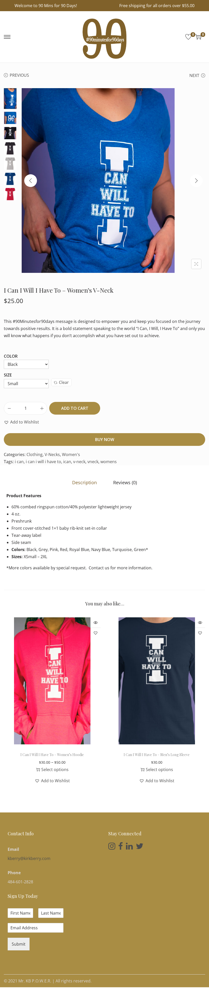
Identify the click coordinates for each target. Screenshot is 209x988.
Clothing (35, 454)
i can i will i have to (43, 461)
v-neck (79, 461)
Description (84, 482)
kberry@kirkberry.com (29, 858)
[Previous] (30, 180)
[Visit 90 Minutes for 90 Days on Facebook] (120, 847)
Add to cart (74, 408)
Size (8, 375)
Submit (18, 944)
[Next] (196, 180)
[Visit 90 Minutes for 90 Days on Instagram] (111, 847)
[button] (21, 422)
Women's (71, 454)
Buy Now (104, 439)
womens (108, 461)
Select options (55, 769)
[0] (188, 37)
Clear (64, 382)
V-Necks (52, 454)
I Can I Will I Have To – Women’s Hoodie (52, 754)
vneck (92, 461)
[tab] (84, 482)
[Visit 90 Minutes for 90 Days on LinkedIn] (129, 847)
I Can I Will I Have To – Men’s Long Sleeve (157, 754)
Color (11, 356)
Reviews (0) (125, 482)
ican (67, 461)
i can (19, 461)
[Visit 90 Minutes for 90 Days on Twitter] (139, 847)
